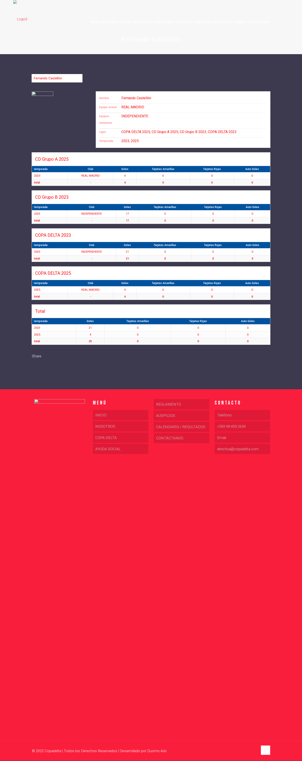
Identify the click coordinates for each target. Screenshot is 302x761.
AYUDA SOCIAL (108, 449)
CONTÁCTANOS (169, 438)
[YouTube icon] (250, 751)
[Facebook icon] (245, 751)
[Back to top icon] (265, 750)
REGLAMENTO (168, 404)
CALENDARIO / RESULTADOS (180, 427)
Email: (222, 437)
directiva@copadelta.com (238, 449)
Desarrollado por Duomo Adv (143, 751)
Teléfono (224, 415)
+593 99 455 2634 (231, 426)
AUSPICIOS (165, 415)
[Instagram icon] (254, 751)
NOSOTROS (105, 426)
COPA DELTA (106, 437)
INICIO (100, 415)
